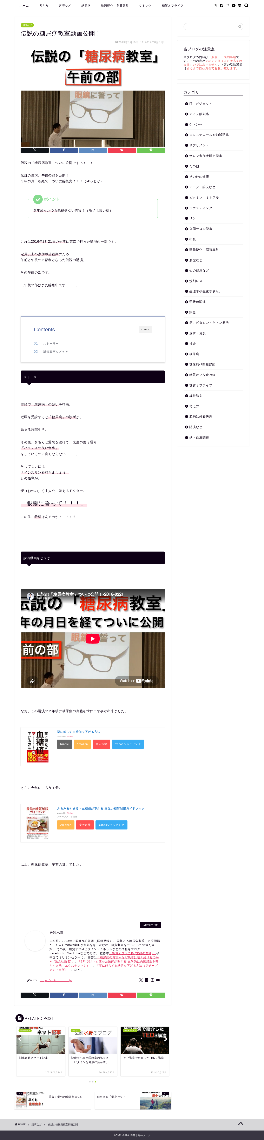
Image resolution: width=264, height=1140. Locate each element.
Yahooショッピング (128, 744)
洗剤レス (196, 281)
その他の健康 (199, 176)
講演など (65, 5)
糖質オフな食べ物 (202, 374)
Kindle (64, 744)
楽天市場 (101, 744)
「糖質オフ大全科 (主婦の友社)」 (132, 953)
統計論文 (196, 395)
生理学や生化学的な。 (205, 291)
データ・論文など (202, 187)
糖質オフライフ (173, 5)
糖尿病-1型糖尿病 (202, 364)
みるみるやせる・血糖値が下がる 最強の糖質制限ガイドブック (101, 808)
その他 (194, 166)
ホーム (24, 5)
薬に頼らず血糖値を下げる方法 (78, 731)
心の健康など (199, 270)
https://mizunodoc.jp (56, 980)
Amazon (82, 744)
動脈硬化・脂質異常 (115, 5)
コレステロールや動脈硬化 (209, 134)
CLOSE (145, 329)
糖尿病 (86, 5)
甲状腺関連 (197, 302)
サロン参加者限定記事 (205, 156)
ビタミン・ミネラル (204, 197)
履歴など (196, 260)
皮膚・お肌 (197, 333)
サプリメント (199, 145)
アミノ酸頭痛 (199, 114)
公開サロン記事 (200, 229)
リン (192, 218)
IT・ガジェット (200, 103)
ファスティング (200, 208)
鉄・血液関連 (199, 437)
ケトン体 (145, 5)
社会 (192, 343)
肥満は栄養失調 (200, 416)
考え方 (43, 5)
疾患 (192, 312)
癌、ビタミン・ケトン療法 (209, 322)
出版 (192, 239)
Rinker (70, 736)
